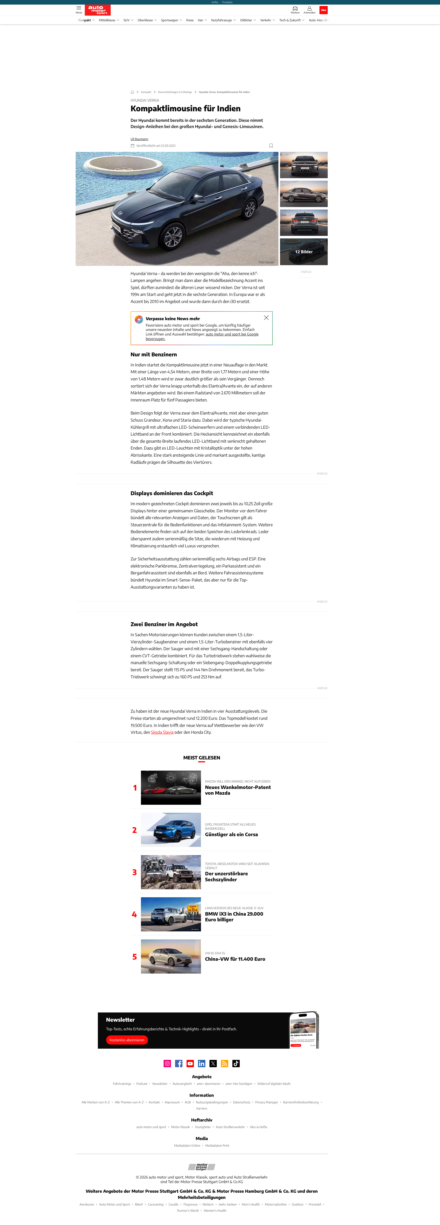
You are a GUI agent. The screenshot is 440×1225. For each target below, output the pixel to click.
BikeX (139, 1204)
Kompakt (84, 20)
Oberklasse (145, 20)
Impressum (172, 1102)
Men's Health (251, 1204)
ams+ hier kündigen (239, 1084)
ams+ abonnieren (208, 1084)
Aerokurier (87, 1204)
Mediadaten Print (217, 1145)
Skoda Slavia (162, 732)
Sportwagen (169, 20)
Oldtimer (246, 20)
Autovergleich (182, 1084)
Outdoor (298, 1204)
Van (200, 20)
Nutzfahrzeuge (221, 20)
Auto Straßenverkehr (230, 1127)
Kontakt (154, 1102)
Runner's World (188, 1210)
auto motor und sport (151, 1127)
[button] (177, 209)
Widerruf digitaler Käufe (274, 1084)
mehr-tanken (228, 1204)
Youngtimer (203, 1127)
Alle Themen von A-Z (129, 1102)
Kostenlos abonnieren (127, 1040)
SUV (126, 20)
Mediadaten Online (187, 1145)
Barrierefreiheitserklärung (301, 1102)
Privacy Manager (266, 1102)
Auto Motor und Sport (114, 1204)
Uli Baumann (139, 139)
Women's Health (215, 1210)
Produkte (227, 2)
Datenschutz (241, 1102)
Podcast (141, 1084)
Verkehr (265, 20)
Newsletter (160, 1084)
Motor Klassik (180, 1127)
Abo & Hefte (258, 1127)
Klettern (208, 1204)
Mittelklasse (107, 20)
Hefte (215, 2)
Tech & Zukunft (290, 20)
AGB (188, 1102)
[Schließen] (266, 317)
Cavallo (174, 1204)
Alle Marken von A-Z (96, 1102)
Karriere (201, 1108)
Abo (323, 9)
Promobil (315, 1204)
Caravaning (156, 1204)
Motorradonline (276, 1204)
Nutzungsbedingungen (212, 1102)
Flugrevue (191, 1204)
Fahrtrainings (122, 1084)
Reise (190, 20)
